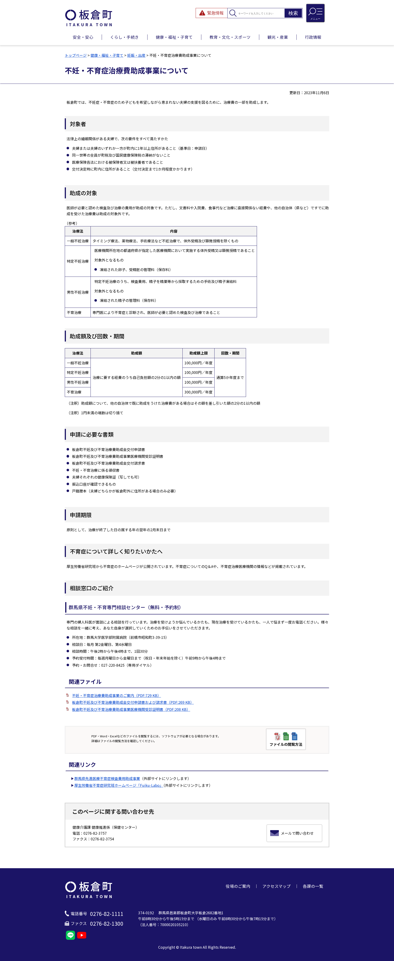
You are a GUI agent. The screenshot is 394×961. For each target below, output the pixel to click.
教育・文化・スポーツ (230, 37)
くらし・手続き (124, 37)
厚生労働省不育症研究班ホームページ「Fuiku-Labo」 (118, 785)
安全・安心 (83, 37)
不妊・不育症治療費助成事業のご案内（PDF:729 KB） (116, 695)
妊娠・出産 (136, 55)
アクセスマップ (276, 886)
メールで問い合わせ (297, 833)
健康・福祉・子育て (174, 37)
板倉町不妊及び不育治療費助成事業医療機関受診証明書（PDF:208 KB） (131, 709)
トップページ (76, 55)
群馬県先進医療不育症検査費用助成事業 (107, 778)
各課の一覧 (313, 886)
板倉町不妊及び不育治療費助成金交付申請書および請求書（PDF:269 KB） (133, 702)
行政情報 (313, 37)
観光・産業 (277, 37)
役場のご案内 (238, 886)
